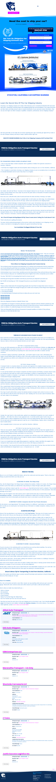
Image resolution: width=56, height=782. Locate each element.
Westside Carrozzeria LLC (15, 684)
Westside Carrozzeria (20, 701)
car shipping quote (30, 24)
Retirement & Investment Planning (37, 776)
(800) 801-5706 (40, 30)
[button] (38, 6)
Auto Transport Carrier (33, 614)
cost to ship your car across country (31, 349)
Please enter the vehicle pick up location (39, 35)
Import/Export (25, 633)
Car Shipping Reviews (48, 777)
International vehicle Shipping (23, 616)
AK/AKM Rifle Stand (47, 776)
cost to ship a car (24, 488)
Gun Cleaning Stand (48, 774)
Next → (54, 769)
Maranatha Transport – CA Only (18, 668)
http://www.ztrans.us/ (20, 737)
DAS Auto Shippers (11, 628)
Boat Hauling (40, 632)
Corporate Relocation (42, 614)
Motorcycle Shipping (33, 616)
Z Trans (6, 718)
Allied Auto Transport (13, 610)
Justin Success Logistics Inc (16, 753)
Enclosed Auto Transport (17, 633)
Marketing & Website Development (36, 778)
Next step (49, 46)
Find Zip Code (46, 35)
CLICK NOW (25, 604)
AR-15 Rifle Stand (35, 779)
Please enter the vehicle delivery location (39, 39)
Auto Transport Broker (23, 614)
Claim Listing (6, 621)
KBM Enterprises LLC (12, 651)
